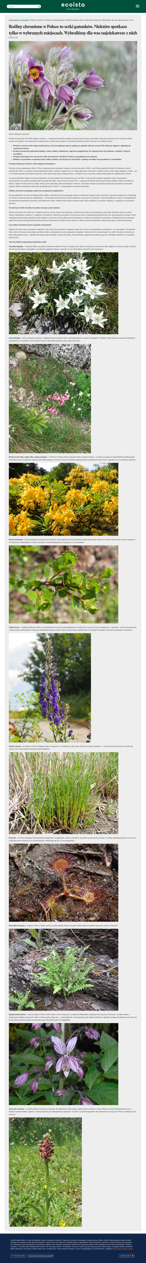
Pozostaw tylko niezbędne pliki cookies (40, 1256)
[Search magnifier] (39, 6)
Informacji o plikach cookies (123, 1249)
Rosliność (25, 20)
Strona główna (14, 20)
